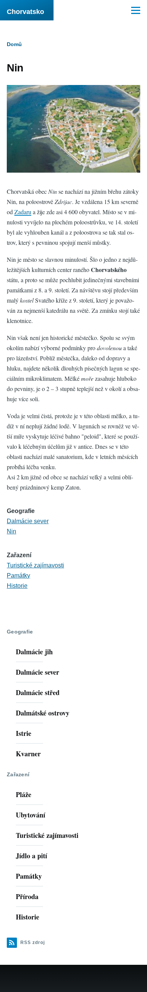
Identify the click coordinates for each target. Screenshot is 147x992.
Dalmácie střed (38, 692)
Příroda (27, 896)
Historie (17, 586)
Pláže (23, 794)
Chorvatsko (25, 11)
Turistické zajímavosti (35, 565)
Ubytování (30, 815)
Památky (18, 575)
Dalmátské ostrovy (42, 713)
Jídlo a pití (31, 856)
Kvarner (28, 754)
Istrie (23, 733)
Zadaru (22, 212)
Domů (14, 44)
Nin (11, 531)
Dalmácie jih (34, 652)
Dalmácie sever (28, 521)
